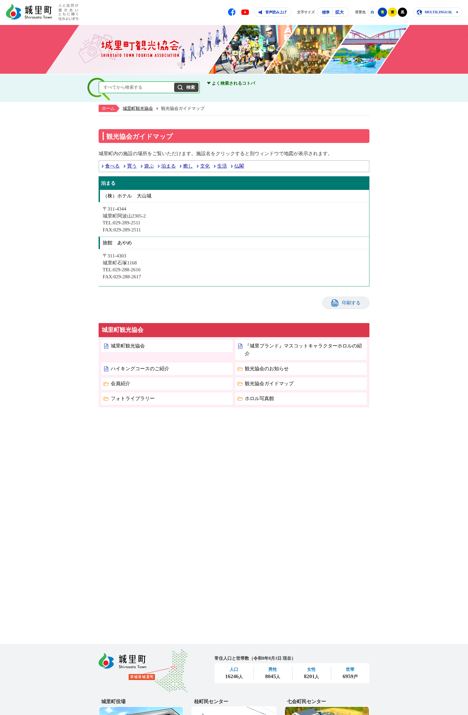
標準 (326, 12)
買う (132, 166)
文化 (205, 166)
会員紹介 (120, 383)
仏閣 (239, 166)
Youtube (245, 12)
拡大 (339, 12)
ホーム (108, 108)
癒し (188, 166)
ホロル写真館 (259, 398)
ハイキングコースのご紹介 (140, 368)
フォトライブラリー (133, 398)
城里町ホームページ (29, 12)
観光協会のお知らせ (267, 368)
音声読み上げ (276, 12)
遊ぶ (149, 166)
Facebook (231, 12)
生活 (222, 166)
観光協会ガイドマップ (269, 383)
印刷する (351, 302)
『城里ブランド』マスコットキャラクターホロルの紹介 (303, 349)
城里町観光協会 (138, 108)
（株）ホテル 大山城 (127, 196)
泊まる (168, 166)
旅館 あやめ (117, 242)
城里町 (143, 670)
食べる (112, 166)
